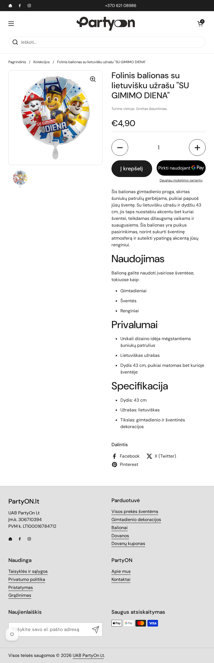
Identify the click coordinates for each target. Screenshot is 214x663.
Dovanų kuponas (128, 543)
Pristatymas (20, 587)
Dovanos (120, 536)
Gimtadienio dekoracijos (136, 519)
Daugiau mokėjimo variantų (181, 180)
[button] (200, 23)
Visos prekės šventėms (134, 511)
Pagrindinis (17, 62)
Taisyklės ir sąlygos (28, 571)
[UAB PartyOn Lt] (105, 24)
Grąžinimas (19, 595)
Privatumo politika (26, 579)
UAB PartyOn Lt (88, 655)
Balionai (119, 528)
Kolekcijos (41, 62)
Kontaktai (120, 579)
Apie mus (121, 571)
